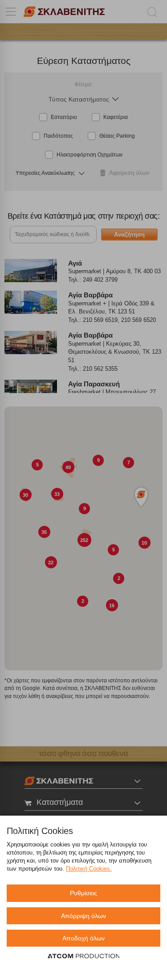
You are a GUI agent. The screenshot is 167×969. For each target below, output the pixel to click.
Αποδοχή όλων (83, 938)
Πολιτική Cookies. (89, 868)
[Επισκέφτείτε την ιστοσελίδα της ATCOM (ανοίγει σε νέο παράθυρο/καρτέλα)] (84, 956)
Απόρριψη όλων (83, 915)
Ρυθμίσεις (83, 893)
